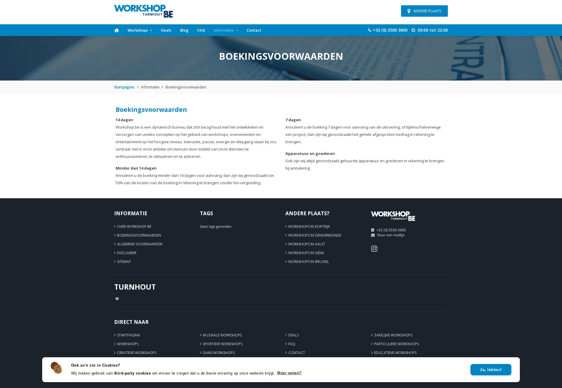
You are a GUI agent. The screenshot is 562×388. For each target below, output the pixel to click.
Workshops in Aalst (306, 244)
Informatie (224, 30)
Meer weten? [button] (289, 373)
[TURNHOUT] (393, 223)
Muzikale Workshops (222, 335)
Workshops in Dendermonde (314, 235)
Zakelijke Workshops (393, 335)
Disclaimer (126, 252)
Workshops (138, 30)
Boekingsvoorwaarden (139, 235)
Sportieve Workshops (222, 343)
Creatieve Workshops (136, 352)
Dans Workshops (218, 352)
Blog (184, 30)
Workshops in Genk (306, 252)
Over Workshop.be (134, 226)
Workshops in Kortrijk (309, 226)
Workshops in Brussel (308, 261)
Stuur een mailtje (391, 235)
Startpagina (124, 87)
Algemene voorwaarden (139, 244)
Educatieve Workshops (395, 352)
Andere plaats (427, 10)
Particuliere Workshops (396, 343)
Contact (254, 30)
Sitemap (124, 261)
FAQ (201, 30)
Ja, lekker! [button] (491, 369)
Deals (166, 30)
